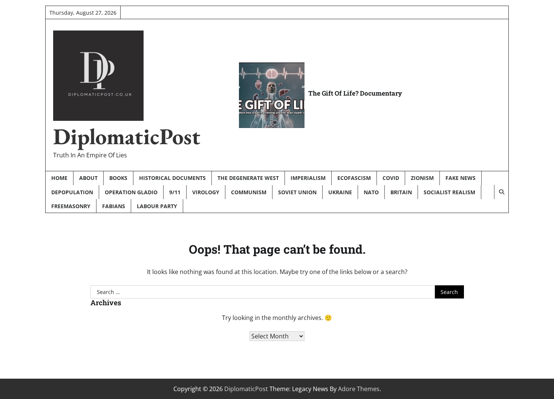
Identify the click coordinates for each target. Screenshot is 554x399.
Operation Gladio (131, 192)
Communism (248, 192)
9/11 (175, 192)
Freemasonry (70, 206)
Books (118, 177)
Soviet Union (297, 192)
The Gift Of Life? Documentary (355, 93)
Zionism (422, 177)
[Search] (501, 192)
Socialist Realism (449, 192)
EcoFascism (354, 177)
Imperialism (308, 177)
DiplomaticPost (126, 136)
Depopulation (72, 192)
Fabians (113, 206)
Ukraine (340, 192)
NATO (371, 192)
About (88, 177)
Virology (205, 192)
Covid (391, 177)
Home (59, 177)
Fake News (460, 177)
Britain (401, 192)
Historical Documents (172, 177)
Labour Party (157, 206)
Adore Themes (359, 389)
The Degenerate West (248, 177)
